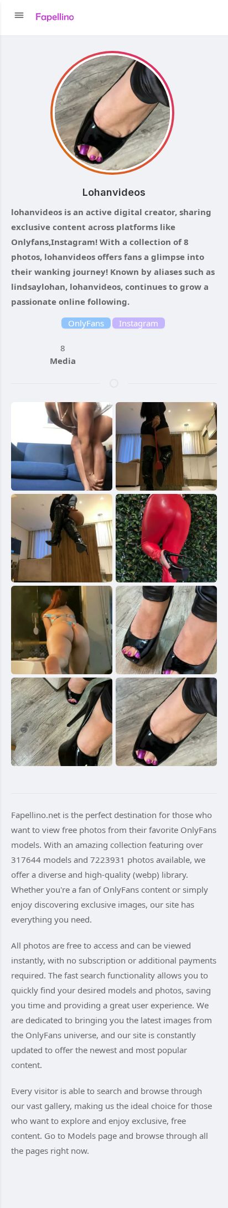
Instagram (138, 323)
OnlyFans (86, 323)
